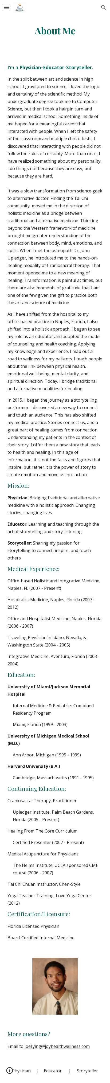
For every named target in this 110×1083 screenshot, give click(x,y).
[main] (55, 30)
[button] (6, 7)
